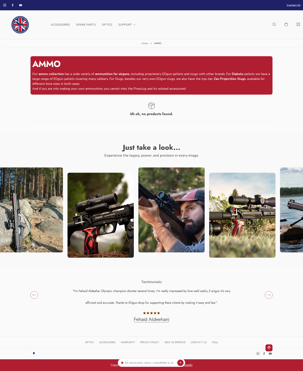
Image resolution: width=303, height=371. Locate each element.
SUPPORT (125, 25)
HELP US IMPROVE (175, 342)
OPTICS (107, 25)
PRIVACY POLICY (149, 342)
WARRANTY (128, 342)
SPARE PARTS (86, 25)
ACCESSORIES (60, 25)
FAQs (215, 342)
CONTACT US (199, 342)
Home (145, 43)
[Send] (180, 363)
